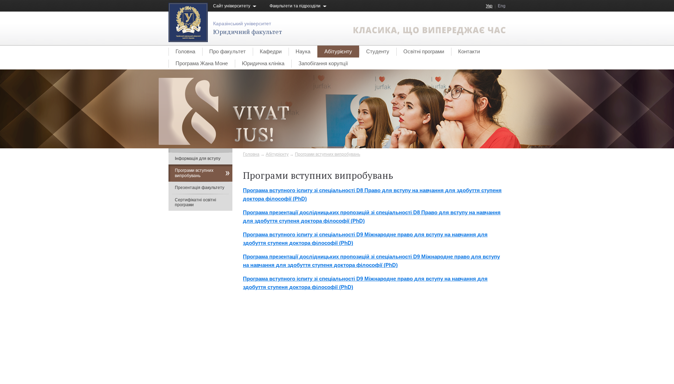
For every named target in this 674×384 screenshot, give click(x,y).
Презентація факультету (199, 187)
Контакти (469, 51)
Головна (185, 51)
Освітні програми (423, 51)
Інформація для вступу (197, 158)
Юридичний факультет (247, 31)
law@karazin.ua (490, 351)
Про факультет (227, 51)
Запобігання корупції (323, 63)
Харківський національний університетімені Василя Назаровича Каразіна (256, 344)
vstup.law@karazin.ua (484, 344)
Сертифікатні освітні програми (195, 202)
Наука (303, 51)
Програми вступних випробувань (327, 154)
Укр (489, 6)
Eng (501, 6)
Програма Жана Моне (202, 63)
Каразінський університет (242, 23)
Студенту (377, 51)
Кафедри (271, 51)
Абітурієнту (338, 51)
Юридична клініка (263, 63)
